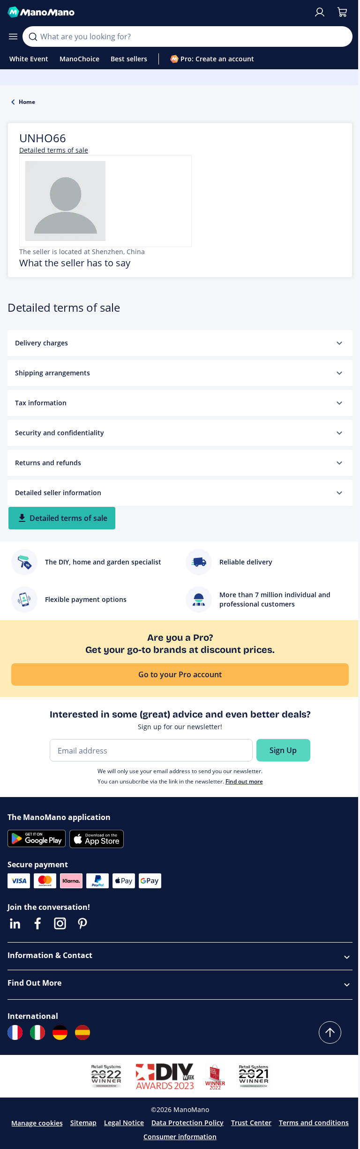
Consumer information (180, 1136)
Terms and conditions (314, 1122)
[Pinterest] (82, 923)
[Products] (13, 36)
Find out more (244, 781)
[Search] (32, 36)
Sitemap (83, 1122)
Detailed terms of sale (53, 150)
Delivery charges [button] (41, 342)
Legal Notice (124, 1122)
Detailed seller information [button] (58, 492)
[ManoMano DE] (60, 1032)
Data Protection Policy (187, 1122)
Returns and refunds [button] (48, 462)
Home (27, 102)
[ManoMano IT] (37, 1032)
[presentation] (339, 343)
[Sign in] (319, 12)
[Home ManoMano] (157, 12)
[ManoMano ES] (82, 1032)
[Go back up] (330, 1032)
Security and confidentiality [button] (59, 432)
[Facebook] (37, 923)
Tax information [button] (41, 402)
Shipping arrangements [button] (52, 372)
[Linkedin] (15, 923)
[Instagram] (60, 923)
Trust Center (251, 1122)
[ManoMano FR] (15, 1032)
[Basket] (342, 12)
